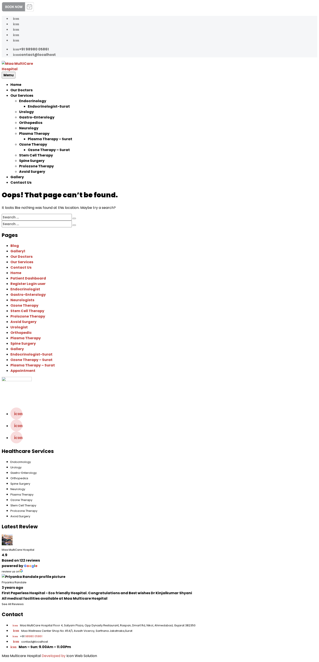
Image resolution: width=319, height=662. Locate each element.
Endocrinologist (25, 289)
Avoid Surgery (32, 171)
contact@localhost (34, 54)
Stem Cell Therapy (36, 155)
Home (15, 84)
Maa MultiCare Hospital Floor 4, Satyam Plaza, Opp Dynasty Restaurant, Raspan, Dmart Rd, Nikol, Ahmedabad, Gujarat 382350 (104, 625)
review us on (11, 571)
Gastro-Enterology (36, 117)
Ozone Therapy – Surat (49, 149)
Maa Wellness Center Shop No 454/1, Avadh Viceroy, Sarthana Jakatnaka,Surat (76, 631)
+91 (27, 636)
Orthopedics (30, 122)
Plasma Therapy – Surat (50, 138)
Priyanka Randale (14, 582)
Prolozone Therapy (36, 166)
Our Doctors (21, 90)
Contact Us (20, 182)
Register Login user (28, 283)
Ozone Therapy (33, 144)
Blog (14, 245)
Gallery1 (17, 251)
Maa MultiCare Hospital (18, 550)
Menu (8, 75)
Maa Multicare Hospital (21, 655)
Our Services (21, 95)
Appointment (22, 370)
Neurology (28, 128)
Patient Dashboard (28, 278)
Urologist (19, 327)
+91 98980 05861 (31, 49)
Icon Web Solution (81, 655)
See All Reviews (13, 604)
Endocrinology (32, 100)
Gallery (17, 177)
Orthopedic (21, 332)
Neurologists (22, 300)
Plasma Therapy (34, 133)
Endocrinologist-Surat (49, 106)
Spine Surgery (31, 160)
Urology (26, 111)
